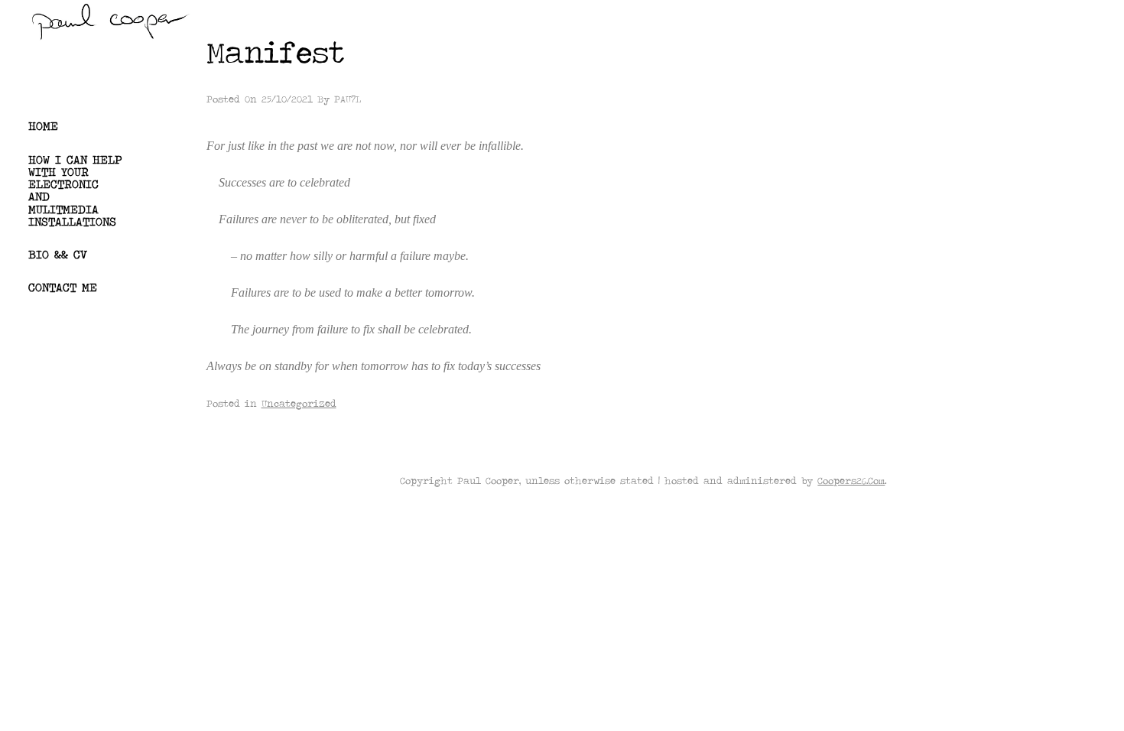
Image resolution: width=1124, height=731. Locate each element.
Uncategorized (299, 403)
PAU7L (347, 99)
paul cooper (79, 73)
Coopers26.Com (851, 480)
